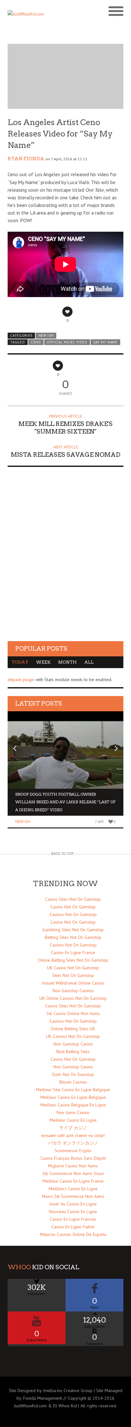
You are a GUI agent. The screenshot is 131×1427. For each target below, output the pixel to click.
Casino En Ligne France (73, 952)
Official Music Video (67, 342)
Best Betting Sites (73, 1051)
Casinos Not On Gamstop (73, 914)
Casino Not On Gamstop (73, 907)
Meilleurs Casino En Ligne (73, 1188)
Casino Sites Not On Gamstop (73, 899)
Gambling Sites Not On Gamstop (73, 930)
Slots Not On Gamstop (73, 1074)
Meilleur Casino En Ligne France (73, 1181)
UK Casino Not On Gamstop (73, 968)
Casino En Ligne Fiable (73, 1227)
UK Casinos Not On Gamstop (73, 1036)
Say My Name (105, 342)
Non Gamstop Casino (73, 1044)
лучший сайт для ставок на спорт (73, 1135)
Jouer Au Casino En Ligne (73, 1204)
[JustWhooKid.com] (51, 16)
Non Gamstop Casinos (73, 990)
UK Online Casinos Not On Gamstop (73, 998)
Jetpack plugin (21, 679)
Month (67, 662)
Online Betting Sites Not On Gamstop (73, 960)
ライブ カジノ (73, 1128)
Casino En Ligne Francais (73, 1219)
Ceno (36, 342)
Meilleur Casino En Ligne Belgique (73, 1097)
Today (19, 662)
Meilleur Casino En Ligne (73, 1120)
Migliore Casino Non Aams (73, 1166)
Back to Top (62, 853)
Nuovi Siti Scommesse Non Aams (73, 1196)
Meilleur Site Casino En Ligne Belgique (73, 1089)
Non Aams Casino (73, 1112)
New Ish (46, 335)
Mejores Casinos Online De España (73, 1234)
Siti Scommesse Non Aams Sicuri (73, 1173)
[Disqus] (65, 560)
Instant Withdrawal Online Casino (73, 983)
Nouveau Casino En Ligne (73, 1211)
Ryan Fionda (26, 159)
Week (43, 662)
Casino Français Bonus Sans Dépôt (73, 1158)
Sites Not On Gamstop (73, 975)
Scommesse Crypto (73, 1150)
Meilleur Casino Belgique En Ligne (73, 1105)
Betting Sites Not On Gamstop (73, 937)
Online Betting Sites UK (73, 1029)
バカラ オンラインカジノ (73, 1143)
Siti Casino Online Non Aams (73, 1013)
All (89, 662)
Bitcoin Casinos (73, 1082)
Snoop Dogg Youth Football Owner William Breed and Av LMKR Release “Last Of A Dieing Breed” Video (65, 802)
